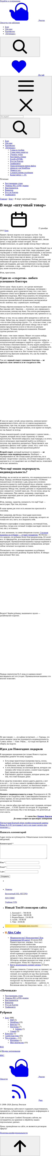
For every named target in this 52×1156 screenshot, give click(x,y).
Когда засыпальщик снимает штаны (25, 965)
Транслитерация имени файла (23, 166)
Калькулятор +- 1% (18, 175)
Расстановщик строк (14, 183)
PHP (12, 1020)
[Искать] (20, 128)
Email (3, 867)
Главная (3, 199)
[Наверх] (20, 1146)
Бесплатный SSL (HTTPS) (16, 894)
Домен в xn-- (15, 170)
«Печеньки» (10, 34)
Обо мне (8, 29)
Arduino (18, 1029)
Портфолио (10, 31)
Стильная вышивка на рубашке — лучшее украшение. (24, 533)
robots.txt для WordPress (20, 168)
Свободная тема (12, 1036)
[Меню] (26, 95)
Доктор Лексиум (44, 816)
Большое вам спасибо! (28, 926)
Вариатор (9, 190)
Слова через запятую (19, 152)
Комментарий (6, 844)
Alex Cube (14, 932)
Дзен (40, 1100)
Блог (7, 27)
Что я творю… (11, 1038)
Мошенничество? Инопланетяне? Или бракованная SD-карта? (26, 939)
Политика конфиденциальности (14, 1133)
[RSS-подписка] (19, 1100)
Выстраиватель (11, 188)
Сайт (2, 872)
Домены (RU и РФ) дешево (17, 186)
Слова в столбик (17, 150)
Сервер (13, 1031)
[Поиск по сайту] (20, 47)
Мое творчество (17, 1042)
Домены (8, 889)
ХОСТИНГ (10, 898)
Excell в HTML (16, 159)
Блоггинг (9, 1033)
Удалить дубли (16, 154)
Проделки (14, 1027)
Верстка (13, 1024)
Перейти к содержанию (10, 1)
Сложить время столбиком (21, 172)
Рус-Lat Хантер (16, 161)
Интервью (14, 1040)
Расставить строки (18, 157)
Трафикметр (15, 163)
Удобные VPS (11, 902)
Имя (2, 862)
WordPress (14, 1022)
